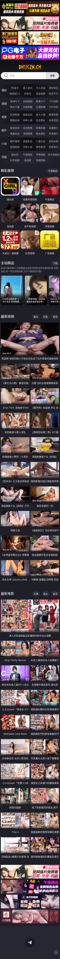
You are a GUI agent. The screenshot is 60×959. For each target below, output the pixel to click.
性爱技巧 (53, 146)
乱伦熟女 (40, 120)
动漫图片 (53, 127)
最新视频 (7, 316)
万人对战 (40, 87)
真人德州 (27, 87)
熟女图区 (40, 133)
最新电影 (7, 593)
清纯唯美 (27, 133)
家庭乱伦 (27, 141)
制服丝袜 (15, 120)
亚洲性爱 (15, 114)
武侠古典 (53, 141)
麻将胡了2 (15, 93)
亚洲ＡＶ (15, 101)
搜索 (52, 75)
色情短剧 (40, 160)
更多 (55, 316)
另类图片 (53, 133)
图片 (4, 130)
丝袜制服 (27, 106)
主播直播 (40, 106)
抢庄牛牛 (53, 93)
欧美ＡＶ (40, 101)
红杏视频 (15, 160)
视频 (4, 103)
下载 (55, 263)
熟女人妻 (15, 106)
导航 (4, 157)
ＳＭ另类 (53, 106)
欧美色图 (40, 127)
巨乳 (45, 316)
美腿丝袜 (15, 133)
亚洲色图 (27, 127)
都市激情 (15, 141)
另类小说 (27, 146)
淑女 (45, 593)
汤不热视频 (53, 154)
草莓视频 (40, 154)
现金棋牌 (40, 93)
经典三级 (27, 120)
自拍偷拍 (27, 101)
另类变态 (53, 120)
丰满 (36, 593)
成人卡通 (40, 114)
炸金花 (27, 93)
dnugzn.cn (30, 67)
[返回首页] (55, 952)
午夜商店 (27, 154)
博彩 (4, 90)
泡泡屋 (27, 160)
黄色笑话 (40, 146)
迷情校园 (15, 146)
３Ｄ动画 (53, 101)
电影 (4, 117)
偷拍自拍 (27, 114)
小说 (4, 143)
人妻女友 (40, 141)
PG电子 (15, 87)
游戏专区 (53, 87)
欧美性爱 (53, 114)
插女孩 (14, 154)
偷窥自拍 (15, 127)
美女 (36, 316)
